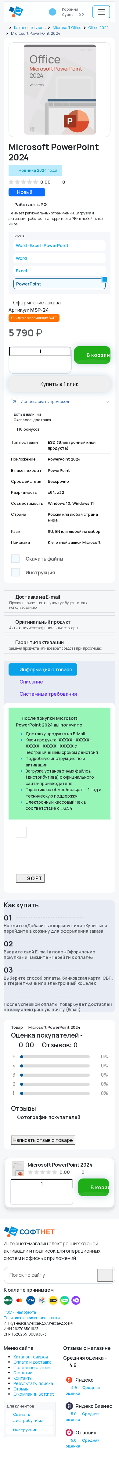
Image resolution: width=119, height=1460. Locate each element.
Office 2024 (98, 27)
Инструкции (25, 1430)
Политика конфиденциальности (32, 1317)
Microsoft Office (67, 27)
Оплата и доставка (32, 1362)
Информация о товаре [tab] (46, 669)
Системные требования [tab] (48, 694)
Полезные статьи (31, 1367)
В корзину (98, 355)
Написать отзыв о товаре (43, 1140)
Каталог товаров (29, 27)
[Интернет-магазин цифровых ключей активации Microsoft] (5, 27)
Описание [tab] (31, 681)
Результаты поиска (33, 1383)
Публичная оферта (20, 1312)
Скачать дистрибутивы (28, 1417)
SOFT (34, 878)
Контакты (22, 1378)
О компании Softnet (33, 1394)
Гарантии (22, 1373)
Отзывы (21, 1389)
